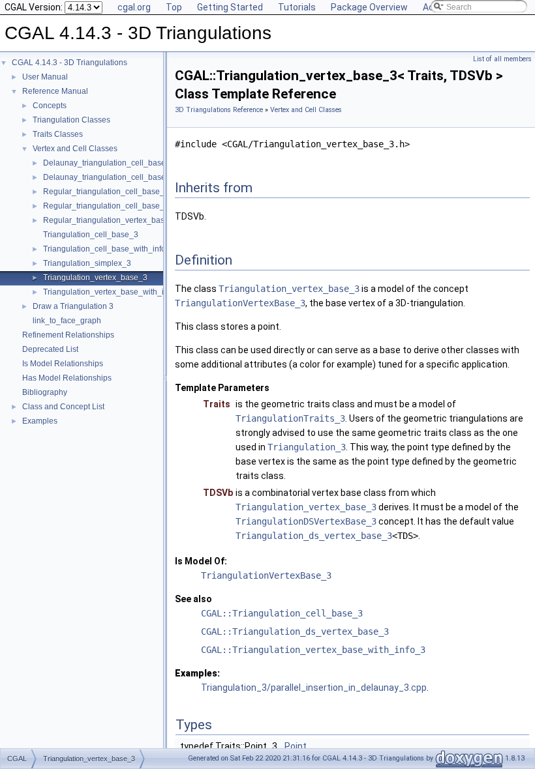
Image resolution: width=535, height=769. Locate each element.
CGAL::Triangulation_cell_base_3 (282, 613)
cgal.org (134, 7)
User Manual (45, 76)
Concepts (50, 105)
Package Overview (369, 7)
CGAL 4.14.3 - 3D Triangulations (69, 62)
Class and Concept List (63, 406)
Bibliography (44, 392)
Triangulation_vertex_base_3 (95, 277)
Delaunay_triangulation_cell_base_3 (109, 162)
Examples (39, 421)
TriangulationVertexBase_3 (240, 303)
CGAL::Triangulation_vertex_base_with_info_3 (313, 650)
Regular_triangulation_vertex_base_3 (110, 220)
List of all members (502, 59)
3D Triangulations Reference (219, 110)
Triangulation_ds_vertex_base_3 (314, 535)
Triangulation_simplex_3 (87, 263)
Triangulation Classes (71, 119)
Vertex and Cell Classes (75, 148)
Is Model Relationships (62, 363)
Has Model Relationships (67, 378)
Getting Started (230, 7)
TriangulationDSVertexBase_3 (306, 521)
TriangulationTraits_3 (290, 418)
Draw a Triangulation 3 (73, 306)
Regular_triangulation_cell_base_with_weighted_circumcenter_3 (159, 205)
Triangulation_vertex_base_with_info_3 (113, 292)
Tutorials (297, 7)
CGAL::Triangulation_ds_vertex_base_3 (295, 631)
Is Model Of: (201, 561)
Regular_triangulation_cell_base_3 (106, 191)
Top (174, 7)
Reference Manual (55, 91)
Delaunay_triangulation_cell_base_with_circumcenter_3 (143, 177)
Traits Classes (58, 134)
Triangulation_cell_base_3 (90, 234)
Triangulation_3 (307, 447)
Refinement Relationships (68, 335)
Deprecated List (50, 349)
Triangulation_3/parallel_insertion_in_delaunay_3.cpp (314, 687)
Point (295, 746)
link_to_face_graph (67, 320)
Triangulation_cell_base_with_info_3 (109, 249)
